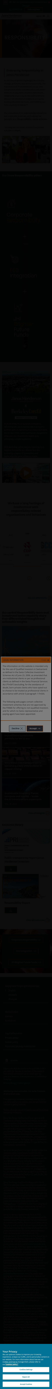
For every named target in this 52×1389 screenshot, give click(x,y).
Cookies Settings (26, 1369)
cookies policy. (12, 1364)
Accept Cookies (26, 1384)
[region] (26, 1366)
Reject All (26, 1377)
